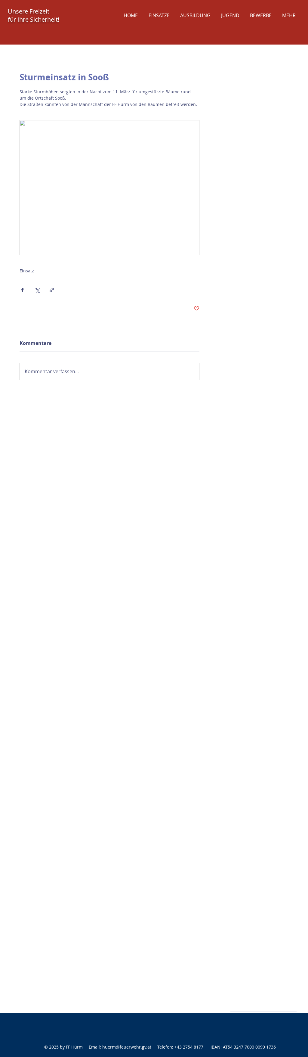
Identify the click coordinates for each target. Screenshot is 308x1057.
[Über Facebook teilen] (22, 290)
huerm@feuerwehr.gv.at (126, 1047)
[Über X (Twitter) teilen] (37, 290)
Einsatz (27, 271)
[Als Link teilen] (52, 290)
